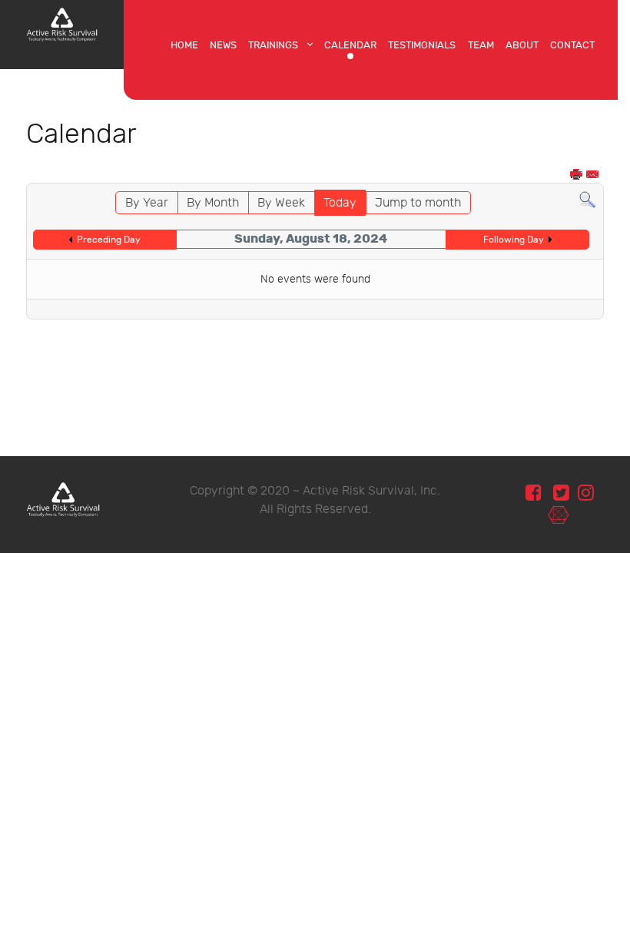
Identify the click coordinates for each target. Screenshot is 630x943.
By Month (213, 203)
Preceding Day (109, 239)
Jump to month (418, 203)
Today (339, 203)
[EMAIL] (593, 175)
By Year (146, 203)
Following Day (513, 239)
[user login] (558, 516)
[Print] (577, 175)
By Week (281, 203)
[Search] (587, 200)
